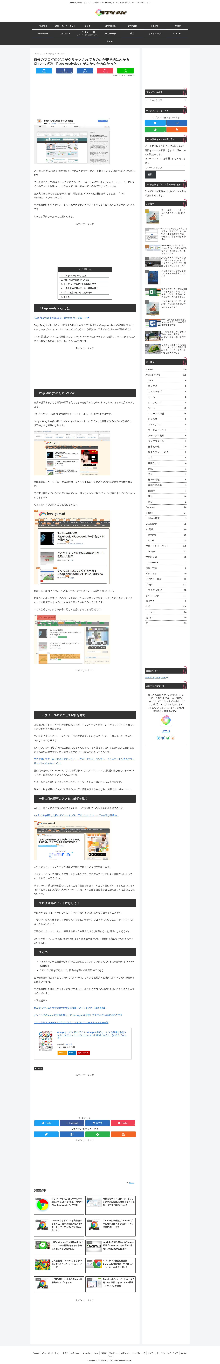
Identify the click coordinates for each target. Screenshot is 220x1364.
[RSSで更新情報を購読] (123, 1134)
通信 (167, 496)
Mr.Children (166, 524)
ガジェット (166, 573)
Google (167, 551)
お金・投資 (166, 568)
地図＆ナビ (167, 463)
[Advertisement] (85, 96)
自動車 (167, 490)
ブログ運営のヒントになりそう (78, 292)
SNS (167, 380)
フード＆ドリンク (167, 430)
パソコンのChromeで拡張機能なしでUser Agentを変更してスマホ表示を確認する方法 (78, 1015)
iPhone (166, 513)
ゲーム (167, 397)
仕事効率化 (167, 446)
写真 (167, 457)
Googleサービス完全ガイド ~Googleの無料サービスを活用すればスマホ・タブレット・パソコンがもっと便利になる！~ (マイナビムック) (92, 1035)
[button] (185, 100)
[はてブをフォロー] (72, 1134)
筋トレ (166, 617)
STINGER (167, 562)
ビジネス (167, 419)
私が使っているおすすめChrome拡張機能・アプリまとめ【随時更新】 (70, 1008)
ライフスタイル (167, 441)
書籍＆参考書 (167, 485)
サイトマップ (172, 1353)
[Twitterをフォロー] (46, 1134)
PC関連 (166, 529)
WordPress (166, 557)
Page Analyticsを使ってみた (77, 280)
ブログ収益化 (167, 590)
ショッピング (167, 402)
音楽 (167, 502)
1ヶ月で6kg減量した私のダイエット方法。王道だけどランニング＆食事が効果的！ (76, 815)
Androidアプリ (166, 375)
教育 (167, 474)
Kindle (71, 1053)
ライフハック (166, 595)
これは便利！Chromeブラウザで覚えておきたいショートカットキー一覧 (71, 1022)
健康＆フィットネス (167, 452)
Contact (184, 1353)
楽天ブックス (83, 1053)
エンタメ (167, 386)
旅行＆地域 (167, 479)
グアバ (166, 731)
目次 (80, 269)
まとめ (67, 297)
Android (166, 369)
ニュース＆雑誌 (167, 413)
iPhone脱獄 (167, 518)
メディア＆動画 (167, 435)
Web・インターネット (166, 546)
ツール (167, 408)
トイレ (167, 612)
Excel (167, 540)
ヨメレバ (68, 1044)
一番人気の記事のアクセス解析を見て (81, 288)
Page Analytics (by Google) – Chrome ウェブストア (60, 318)
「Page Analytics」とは (75, 275)
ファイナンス (167, 424)
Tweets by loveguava (155, 677)
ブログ (166, 584)
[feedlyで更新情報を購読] (168, 738)
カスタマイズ (167, 391)
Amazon (62, 1053)
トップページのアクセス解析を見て (80, 284)
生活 (166, 606)
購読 (150, 174)
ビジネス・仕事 (166, 579)
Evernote (166, 507)
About (110, 1356)
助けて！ (166, 601)
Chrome (39, 1069)
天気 (167, 468)
